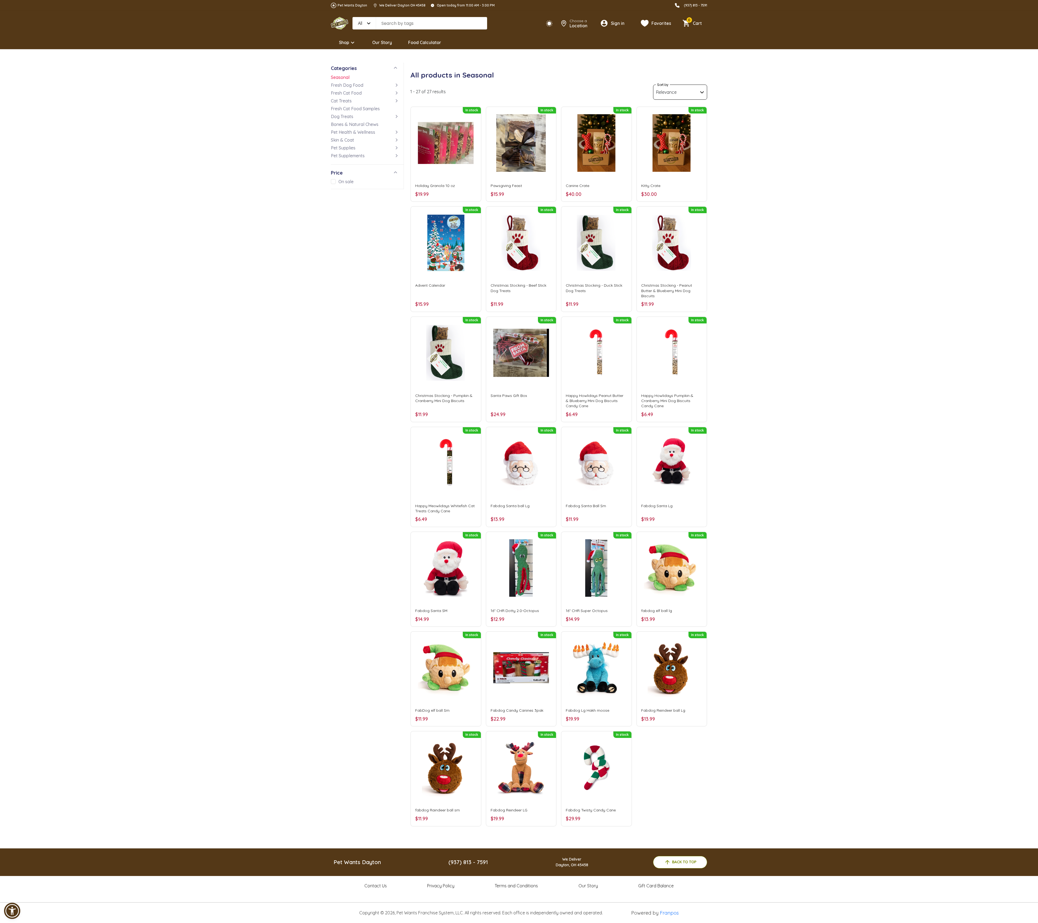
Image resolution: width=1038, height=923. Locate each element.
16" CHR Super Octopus (587, 610)
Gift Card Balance (656, 885)
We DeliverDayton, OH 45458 (572, 862)
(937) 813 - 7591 (695, 5)
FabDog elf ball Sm (432, 710)
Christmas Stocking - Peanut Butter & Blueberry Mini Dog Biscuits (666, 290)
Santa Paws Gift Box (509, 395)
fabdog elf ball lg (656, 610)
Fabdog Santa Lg (657, 505)
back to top (684, 862)
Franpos (669, 913)
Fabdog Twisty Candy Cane (591, 810)
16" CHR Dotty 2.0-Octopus (515, 610)
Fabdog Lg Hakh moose (587, 710)
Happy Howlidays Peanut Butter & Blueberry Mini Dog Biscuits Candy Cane (594, 400)
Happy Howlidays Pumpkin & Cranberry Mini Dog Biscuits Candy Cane (667, 400)
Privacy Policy (440, 885)
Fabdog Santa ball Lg (510, 505)
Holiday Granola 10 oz (435, 185)
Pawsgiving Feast (506, 185)
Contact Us (375, 885)
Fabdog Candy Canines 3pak (517, 710)
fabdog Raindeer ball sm (437, 810)
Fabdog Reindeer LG (509, 810)
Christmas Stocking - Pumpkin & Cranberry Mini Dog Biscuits (444, 398)
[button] (12, 911)
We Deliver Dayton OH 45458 (402, 5)
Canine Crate (577, 185)
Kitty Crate (650, 185)
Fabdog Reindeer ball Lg (663, 710)
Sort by (662, 84)
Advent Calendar (430, 285)
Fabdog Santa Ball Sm (586, 505)
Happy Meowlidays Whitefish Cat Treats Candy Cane (445, 508)
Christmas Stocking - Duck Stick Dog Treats (594, 288)
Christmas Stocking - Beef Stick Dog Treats (518, 288)
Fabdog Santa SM (431, 610)
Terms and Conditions (516, 885)
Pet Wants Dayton (352, 5)
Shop (344, 42)
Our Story (382, 42)
